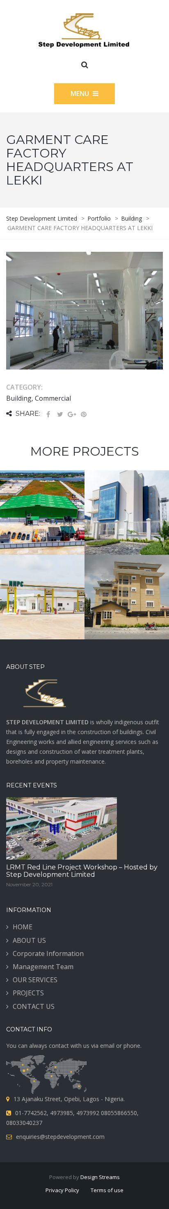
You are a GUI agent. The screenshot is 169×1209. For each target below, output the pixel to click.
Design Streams (100, 1177)
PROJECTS (28, 992)
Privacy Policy (62, 1190)
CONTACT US (34, 1006)
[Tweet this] (60, 414)
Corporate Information (48, 953)
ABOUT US (29, 940)
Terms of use (107, 1190)
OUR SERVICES (35, 979)
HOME (22, 926)
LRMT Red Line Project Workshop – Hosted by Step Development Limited (82, 870)
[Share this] (48, 414)
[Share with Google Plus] (72, 414)
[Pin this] (84, 414)
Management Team (43, 966)
